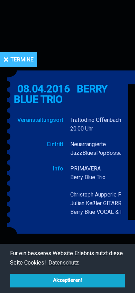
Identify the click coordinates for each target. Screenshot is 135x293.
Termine (22, 59)
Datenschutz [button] (63, 262)
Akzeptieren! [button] (67, 280)
